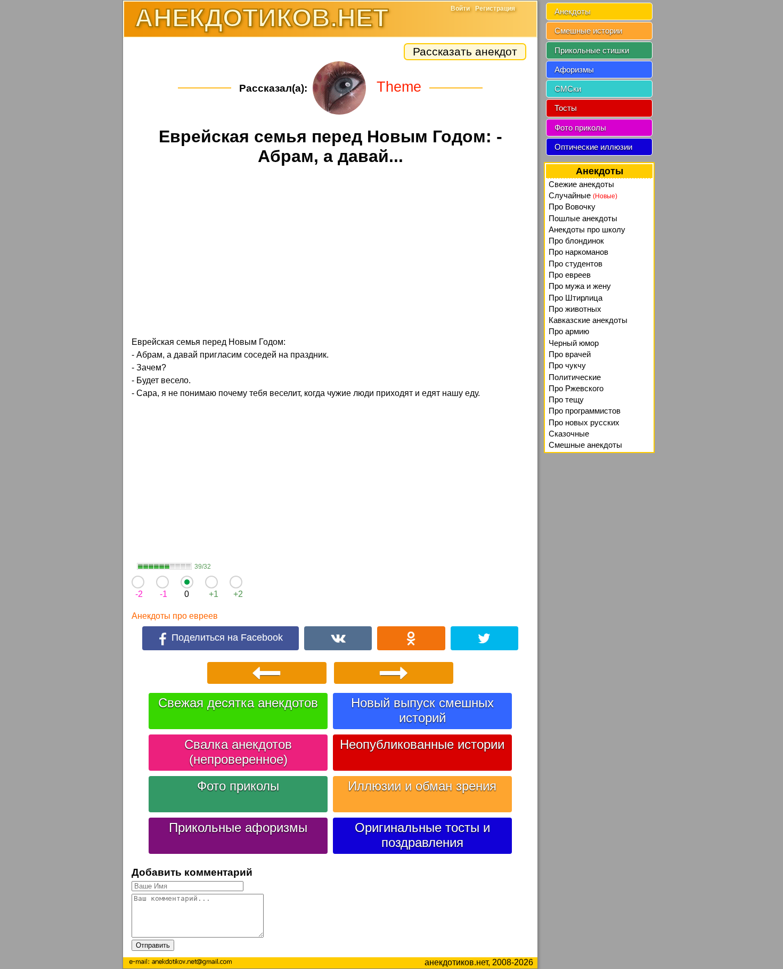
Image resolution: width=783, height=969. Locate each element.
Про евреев (570, 274)
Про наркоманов (578, 251)
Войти (460, 8)
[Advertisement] (330, 252)
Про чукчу (567, 365)
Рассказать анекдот (465, 51)
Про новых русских (584, 422)
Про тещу (566, 399)
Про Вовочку (572, 206)
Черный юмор (574, 343)
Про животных (575, 308)
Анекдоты (572, 11)
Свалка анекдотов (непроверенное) (238, 751)
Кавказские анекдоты (588, 320)
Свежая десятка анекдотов (238, 703)
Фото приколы (238, 786)
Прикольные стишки (591, 50)
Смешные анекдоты (585, 444)
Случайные (583, 195)
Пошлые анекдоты (583, 218)
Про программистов (585, 410)
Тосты (565, 107)
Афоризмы (574, 69)
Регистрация (495, 8)
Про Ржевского (576, 388)
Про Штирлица (575, 297)
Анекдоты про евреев (175, 615)
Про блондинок (576, 240)
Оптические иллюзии (593, 146)
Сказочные (569, 433)
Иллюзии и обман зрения (422, 786)
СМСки (567, 88)
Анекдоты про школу (587, 229)
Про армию (569, 331)
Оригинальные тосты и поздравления (422, 835)
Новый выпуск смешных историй (422, 710)
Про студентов (575, 263)
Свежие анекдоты (581, 184)
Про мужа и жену (580, 285)
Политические (575, 377)
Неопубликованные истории (422, 744)
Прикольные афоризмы (238, 827)
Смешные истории (588, 30)
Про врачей (570, 354)
